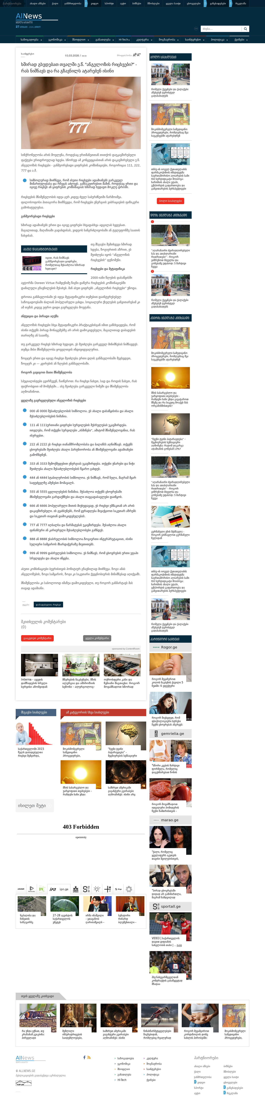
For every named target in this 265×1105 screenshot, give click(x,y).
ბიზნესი (136, 3)
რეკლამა (240, 3)
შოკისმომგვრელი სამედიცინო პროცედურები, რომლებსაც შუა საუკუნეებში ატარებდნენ (169, 132)
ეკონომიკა (55, 39)
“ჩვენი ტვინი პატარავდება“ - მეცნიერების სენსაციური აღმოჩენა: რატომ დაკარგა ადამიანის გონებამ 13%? (168, 444)
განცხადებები (218, 3)
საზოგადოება (29, 39)
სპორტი (109, 3)
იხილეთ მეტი (32, 805)
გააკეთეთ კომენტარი (37, 638)
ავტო (123, 3)
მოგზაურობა (167, 39)
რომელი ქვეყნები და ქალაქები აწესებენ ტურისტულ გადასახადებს (169, 92)
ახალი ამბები (38, 3)
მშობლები (153, 3)
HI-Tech (123, 39)
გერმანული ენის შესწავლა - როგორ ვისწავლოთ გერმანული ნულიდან (170, 535)
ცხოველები (193, 3)
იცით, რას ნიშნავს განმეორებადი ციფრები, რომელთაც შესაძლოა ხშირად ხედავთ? (65, 263)
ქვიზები (239, 39)
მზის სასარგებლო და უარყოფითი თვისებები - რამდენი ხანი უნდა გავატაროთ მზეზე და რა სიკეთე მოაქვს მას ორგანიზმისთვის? (170, 399)
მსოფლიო (78, 39)
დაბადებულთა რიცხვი (48, 604)
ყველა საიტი (173, 3)
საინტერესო (193, 39)
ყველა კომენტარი (97, 638)
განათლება (103, 39)
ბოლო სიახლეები (170, 201)
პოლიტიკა (217, 39)
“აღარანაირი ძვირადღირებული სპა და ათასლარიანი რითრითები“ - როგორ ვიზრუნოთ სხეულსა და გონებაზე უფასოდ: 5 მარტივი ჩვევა (170, 245)
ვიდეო (94, 3)
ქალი (55, 3)
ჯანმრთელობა (73, 3)
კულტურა (142, 39)
